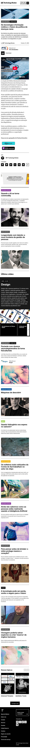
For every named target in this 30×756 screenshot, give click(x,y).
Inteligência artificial (6, 190)
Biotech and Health (5, 21)
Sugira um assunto (5, 733)
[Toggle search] (21, 3)
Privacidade (4, 736)
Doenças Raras (13, 21)
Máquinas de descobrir (11, 392)
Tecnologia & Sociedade (6, 389)
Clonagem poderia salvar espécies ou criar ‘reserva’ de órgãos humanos (14, 635)
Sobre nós (3, 717)
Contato (3, 719)
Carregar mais (15, 703)
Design (5, 284)
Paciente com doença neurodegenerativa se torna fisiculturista (13, 348)
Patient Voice (13, 343)
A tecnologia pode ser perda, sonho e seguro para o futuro (14, 592)
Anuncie (3, 722)
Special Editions (5, 714)
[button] (28, 329)
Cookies (3, 731)
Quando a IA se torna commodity (10, 194)
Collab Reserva (5, 728)
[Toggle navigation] (27, 3)
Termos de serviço (5, 739)
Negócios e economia (6, 461)
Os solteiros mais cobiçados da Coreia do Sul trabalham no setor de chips (14, 467)
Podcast (3, 587)
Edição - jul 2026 (5, 281)
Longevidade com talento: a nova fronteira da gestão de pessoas (13, 237)
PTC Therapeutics (13, 49)
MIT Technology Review (9, 43)
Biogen (11, 362)
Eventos (3, 725)
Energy (3, 421)
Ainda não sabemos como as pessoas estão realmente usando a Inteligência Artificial (14, 509)
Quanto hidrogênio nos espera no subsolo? (14, 425)
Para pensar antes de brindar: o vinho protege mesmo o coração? (14, 551)
